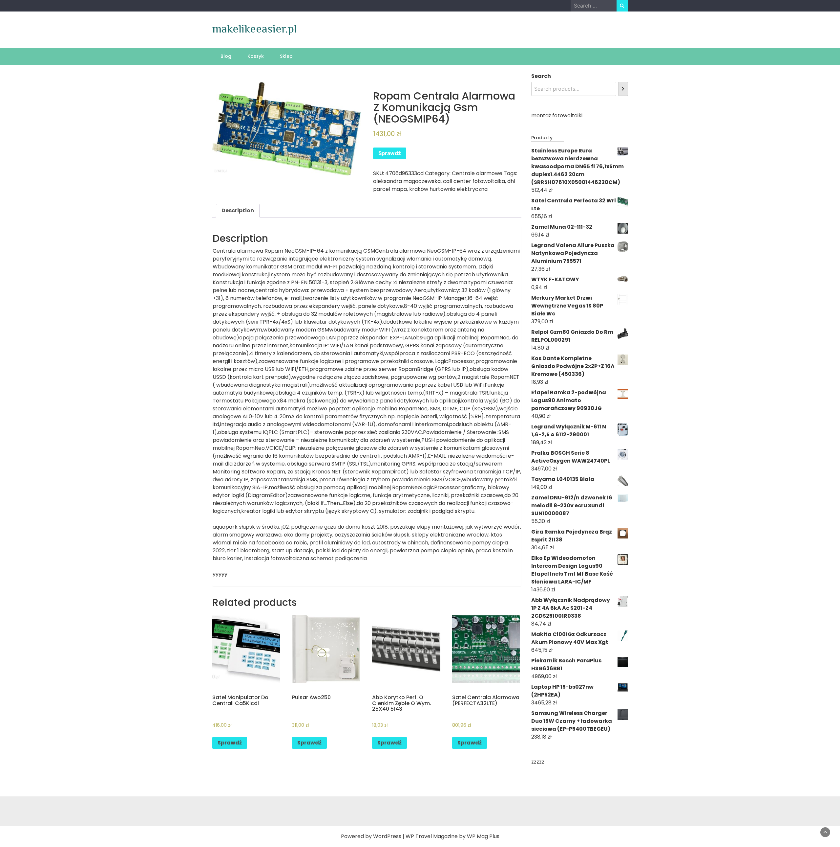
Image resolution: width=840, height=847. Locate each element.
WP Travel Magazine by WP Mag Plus (452, 836)
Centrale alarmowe (477, 173)
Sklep (286, 56)
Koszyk (255, 56)
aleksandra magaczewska (407, 181)
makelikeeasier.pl (254, 28)
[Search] (623, 89)
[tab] (238, 210)
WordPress (387, 836)
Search (541, 76)
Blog (225, 56)
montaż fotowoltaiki (556, 115)
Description (237, 210)
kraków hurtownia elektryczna (448, 189)
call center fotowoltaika (474, 181)
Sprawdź (389, 153)
